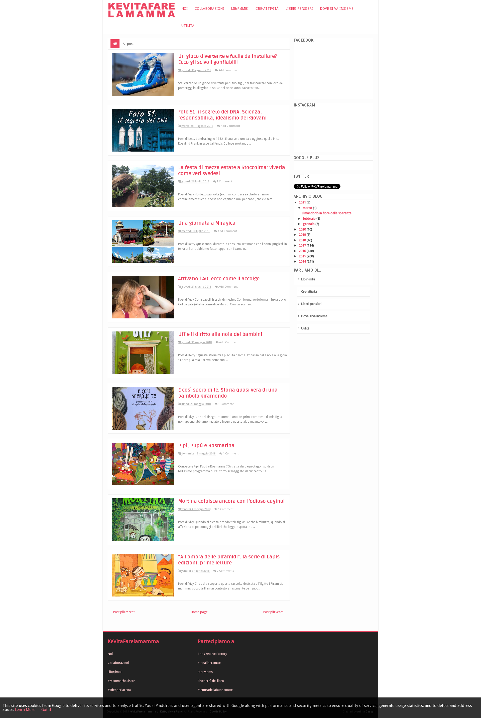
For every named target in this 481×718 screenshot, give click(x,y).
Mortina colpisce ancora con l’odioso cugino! (231, 501)
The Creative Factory (212, 654)
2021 (303, 202)
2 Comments (225, 570)
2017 (303, 245)
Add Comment (228, 70)
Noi (184, 9)
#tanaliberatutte (209, 663)
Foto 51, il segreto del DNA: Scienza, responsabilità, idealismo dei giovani (222, 115)
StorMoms (205, 672)
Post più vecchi (273, 612)
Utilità (187, 26)
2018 (303, 240)
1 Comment (224, 181)
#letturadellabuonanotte (215, 690)
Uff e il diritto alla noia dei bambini (220, 334)
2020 (303, 229)
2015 (303, 256)
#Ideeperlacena (119, 690)
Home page (199, 612)
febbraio (309, 218)
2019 (303, 234)
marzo (308, 208)
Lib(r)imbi (240, 9)
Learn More (25, 709)
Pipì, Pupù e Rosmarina (206, 446)
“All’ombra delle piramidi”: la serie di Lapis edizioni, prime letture (229, 560)
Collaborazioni (209, 9)
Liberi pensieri (299, 9)
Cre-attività (267, 9)
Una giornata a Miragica (206, 223)
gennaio (309, 224)
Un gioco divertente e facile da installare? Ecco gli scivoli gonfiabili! (227, 59)
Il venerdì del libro (211, 681)
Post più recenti (124, 612)
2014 (303, 261)
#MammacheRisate (121, 681)
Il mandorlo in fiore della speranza (326, 213)
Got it (46, 709)
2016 (303, 251)
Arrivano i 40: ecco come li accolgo (219, 279)
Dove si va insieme (336, 9)
